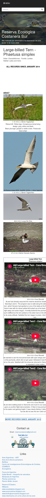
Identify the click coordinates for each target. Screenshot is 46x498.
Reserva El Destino (9, 484)
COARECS (6, 466)
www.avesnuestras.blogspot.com (13, 491)
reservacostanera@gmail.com (25, 432)
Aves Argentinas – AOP (10, 457)
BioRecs (5, 462)
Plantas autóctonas (9, 479)
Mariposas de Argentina (10, 476)
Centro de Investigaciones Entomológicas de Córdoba (21, 464)
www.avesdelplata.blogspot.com (13, 489)
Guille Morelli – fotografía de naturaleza (16, 474)
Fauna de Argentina (9, 472)
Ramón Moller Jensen (10, 481)
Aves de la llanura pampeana (12, 460)
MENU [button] (7, 3)
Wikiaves (5, 487)
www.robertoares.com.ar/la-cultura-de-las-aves (18, 496)
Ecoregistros (6, 469)
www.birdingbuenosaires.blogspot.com (15, 493)
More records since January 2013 (23, 419)
